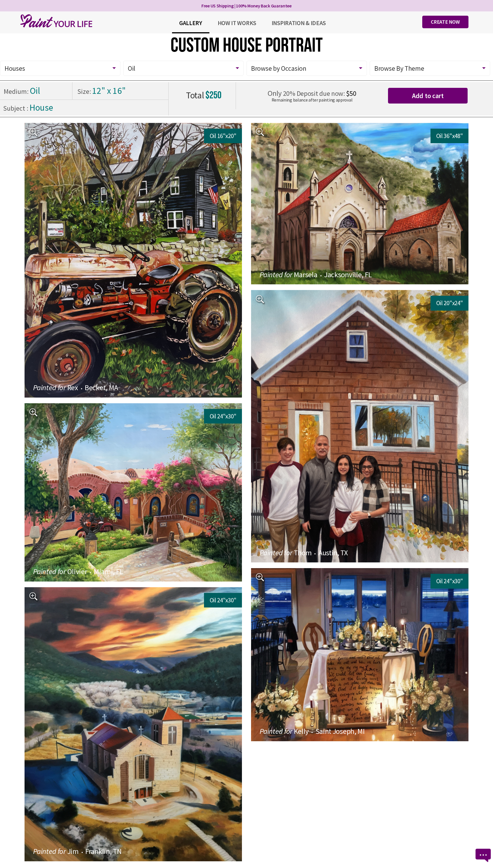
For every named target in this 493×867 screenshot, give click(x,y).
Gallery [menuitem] (190, 23)
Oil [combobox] (131, 68)
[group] (133, 260)
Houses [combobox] (15, 68)
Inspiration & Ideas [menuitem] (299, 23)
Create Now (445, 22)
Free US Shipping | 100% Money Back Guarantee (246, 6)
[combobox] (306, 68)
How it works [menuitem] (237, 23)
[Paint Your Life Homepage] (56, 20)
